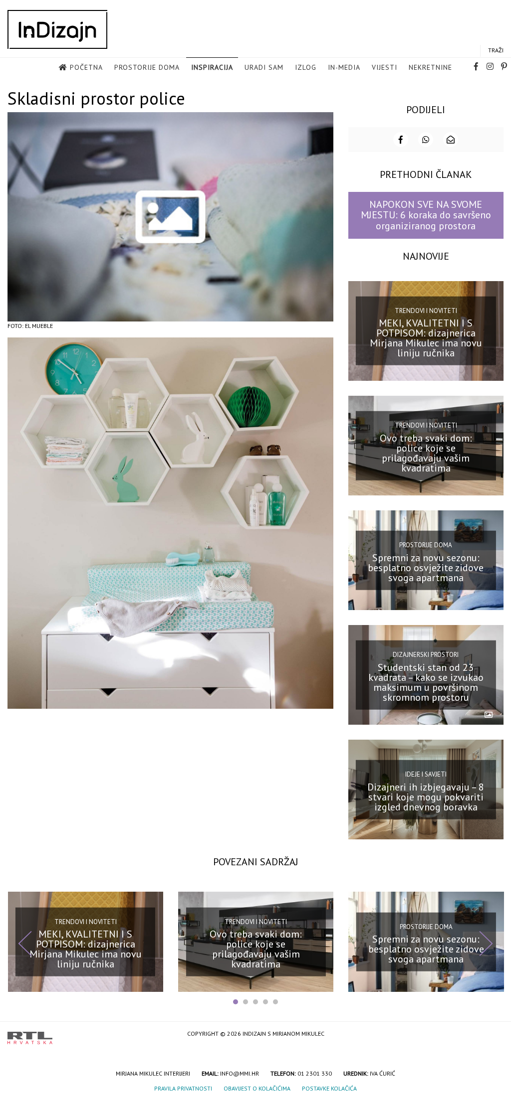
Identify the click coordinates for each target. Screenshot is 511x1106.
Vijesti (384, 67)
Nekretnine (430, 67)
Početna (86, 67)
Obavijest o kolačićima (257, 1088)
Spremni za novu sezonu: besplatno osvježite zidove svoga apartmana (426, 567)
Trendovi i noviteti (426, 311)
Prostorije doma (147, 67)
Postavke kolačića (329, 1088)
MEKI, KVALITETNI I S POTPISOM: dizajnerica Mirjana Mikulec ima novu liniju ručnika (426, 337)
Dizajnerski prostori (426, 654)
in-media (344, 67)
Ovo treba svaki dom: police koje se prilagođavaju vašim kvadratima (426, 452)
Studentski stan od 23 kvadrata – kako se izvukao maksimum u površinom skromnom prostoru (426, 682)
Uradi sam (264, 67)
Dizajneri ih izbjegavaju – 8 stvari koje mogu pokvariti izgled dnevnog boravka (425, 797)
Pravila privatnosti (183, 1088)
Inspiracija (212, 67)
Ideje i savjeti (426, 774)
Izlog (305, 67)
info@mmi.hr (239, 1073)
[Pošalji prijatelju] (450, 139)
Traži (496, 50)
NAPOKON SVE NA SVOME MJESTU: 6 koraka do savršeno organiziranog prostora (426, 215)
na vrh (494, 1034)
